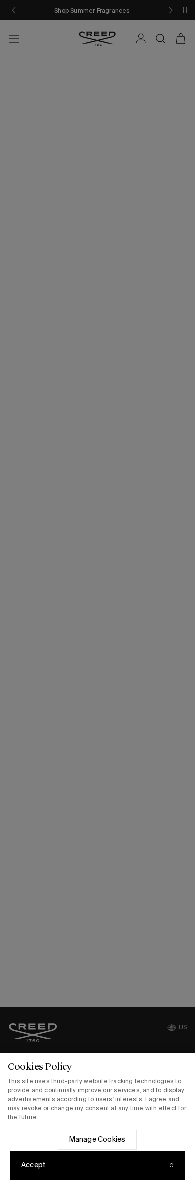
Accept (34, 1165)
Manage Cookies (98, 1139)
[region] (97, 1120)
